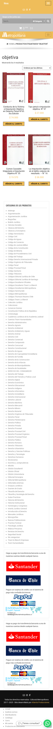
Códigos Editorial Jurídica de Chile (21, 277)
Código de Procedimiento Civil (19, 254)
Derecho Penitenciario (16, 420)
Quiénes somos (11, 712)
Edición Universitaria (16, 474)
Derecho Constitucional (17, 348)
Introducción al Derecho (17, 511)
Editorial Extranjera (15, 477)
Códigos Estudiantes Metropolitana (22, 288)
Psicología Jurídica (15, 526)
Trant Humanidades (16, 543)
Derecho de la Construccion (19, 360)
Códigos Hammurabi (16, 291)
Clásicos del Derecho (16, 228)
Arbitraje (11, 211)
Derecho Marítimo (15, 403)
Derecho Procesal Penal (17, 437)
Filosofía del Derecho (16, 491)
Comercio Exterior (15, 308)
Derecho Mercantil (15, 405)
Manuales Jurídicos (15, 514)
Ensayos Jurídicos (15, 486)
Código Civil (12, 236)
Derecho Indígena (15, 388)
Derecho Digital (14, 380)
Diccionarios (13, 460)
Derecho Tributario (15, 446)
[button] (47, 723)
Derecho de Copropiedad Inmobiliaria (22, 354)
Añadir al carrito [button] (13, 124)
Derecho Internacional (16, 397)
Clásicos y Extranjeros (16, 231)
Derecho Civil (13, 337)
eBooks (11, 466)
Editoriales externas (16, 483)
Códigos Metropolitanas (17, 294)
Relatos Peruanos (15, 529)
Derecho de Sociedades (17, 368)
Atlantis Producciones (40, 702)
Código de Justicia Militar (18, 245)
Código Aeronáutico (16, 234)
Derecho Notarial (14, 411)
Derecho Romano (15, 443)
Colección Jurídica (15, 302)
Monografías (13, 517)
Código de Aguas (14, 239)
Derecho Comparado (16, 342)
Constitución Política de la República (22, 311)
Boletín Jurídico (14, 222)
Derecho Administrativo (17, 322)
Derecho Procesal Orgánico (18, 434)
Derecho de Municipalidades (19, 365)
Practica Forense (14, 523)
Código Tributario (15, 274)
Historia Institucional (16, 503)
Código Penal (13, 265)
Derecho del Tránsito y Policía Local (22, 377)
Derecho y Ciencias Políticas (19, 451)
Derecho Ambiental (15, 328)
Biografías (12, 219)
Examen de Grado (15, 488)
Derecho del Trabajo (16, 374)
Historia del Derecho (16, 500)
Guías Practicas (14, 497)
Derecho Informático (16, 391)
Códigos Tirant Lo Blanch (18, 300)
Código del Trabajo (15, 257)
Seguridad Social (14, 534)
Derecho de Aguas (15, 351)
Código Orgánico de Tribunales (20, 262)
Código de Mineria (15, 251)
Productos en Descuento (15, 726)
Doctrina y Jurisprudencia (18, 463)
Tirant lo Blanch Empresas (18, 540)
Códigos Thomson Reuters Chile (20, 297)
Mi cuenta (9, 723)
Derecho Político (14, 423)
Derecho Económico (16, 383)
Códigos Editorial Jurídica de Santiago (23, 279)
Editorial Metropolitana (17, 480)
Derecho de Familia (15, 357)
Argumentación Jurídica (17, 216)
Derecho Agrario (14, 325)
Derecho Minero (14, 408)
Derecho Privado (14, 426)
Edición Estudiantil (15, 469)
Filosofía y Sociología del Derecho (21, 494)
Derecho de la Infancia (16, 362)
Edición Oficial (13, 471)
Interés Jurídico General (17, 509)
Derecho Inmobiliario (16, 394)
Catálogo (8, 718)
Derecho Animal (14, 334)
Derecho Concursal (15, 345)
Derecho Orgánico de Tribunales (20, 414)
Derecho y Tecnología (16, 454)
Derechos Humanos (16, 457)
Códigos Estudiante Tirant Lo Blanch (22, 285)
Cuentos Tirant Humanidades (19, 320)
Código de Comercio (16, 242)
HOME (7, 709)
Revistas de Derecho (16, 531)
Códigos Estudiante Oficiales (19, 282)
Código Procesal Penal (17, 268)
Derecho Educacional (16, 385)
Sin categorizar (14, 537)
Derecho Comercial (15, 340)
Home (11, 44)
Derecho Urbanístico (16, 448)
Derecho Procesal (15, 428)
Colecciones (12, 305)
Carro (7, 721)
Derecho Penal (13, 417)
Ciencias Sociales (14, 225)
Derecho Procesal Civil (16, 431)
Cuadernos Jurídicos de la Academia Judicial (25, 317)
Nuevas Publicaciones (16, 520)
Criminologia (13, 314)
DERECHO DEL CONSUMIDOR (20, 371)
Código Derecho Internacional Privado (23, 259)
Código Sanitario (14, 271)
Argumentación (14, 214)
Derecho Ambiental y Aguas (19, 331)
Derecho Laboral (14, 400)
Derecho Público (14, 440)
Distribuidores (10, 715)
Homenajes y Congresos (17, 506)
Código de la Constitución (18, 248)
